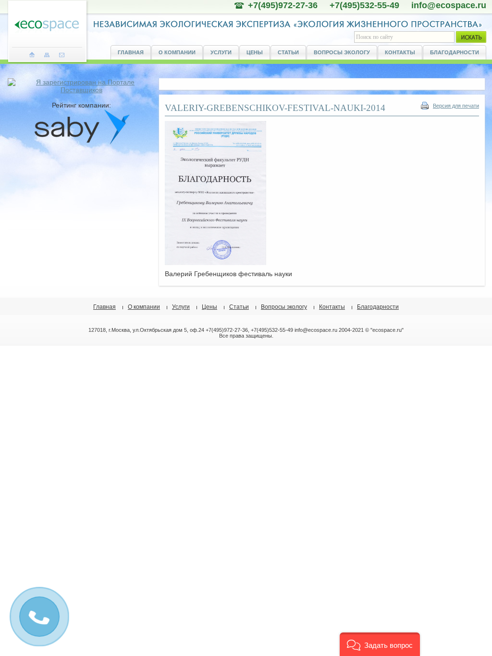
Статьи (288, 52)
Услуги (221, 52)
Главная (131, 52)
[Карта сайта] (46, 55)
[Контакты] (61, 55)
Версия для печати (456, 106)
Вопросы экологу (342, 52)
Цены (254, 52)
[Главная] (32, 55)
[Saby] (82, 142)
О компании (177, 52)
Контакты (400, 52)
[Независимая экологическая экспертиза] (46, 26)
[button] (380, 644)
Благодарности (454, 52)
